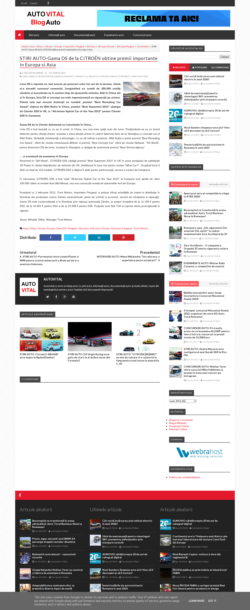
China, (31, 76)
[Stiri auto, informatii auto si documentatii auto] (46, 18)
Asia (32, 46)
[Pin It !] (124, 237)
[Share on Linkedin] (99, 237)
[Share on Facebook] (50, 237)
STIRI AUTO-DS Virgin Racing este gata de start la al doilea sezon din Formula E (89, 357)
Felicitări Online (178, 429)
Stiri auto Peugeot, (120, 76)
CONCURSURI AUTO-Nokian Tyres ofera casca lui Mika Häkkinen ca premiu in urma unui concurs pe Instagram (205, 371)
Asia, (25, 76)
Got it (212, 600)
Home (25, 46)
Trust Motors (143, 46)
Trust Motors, (139, 76)
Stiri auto (91, 46)
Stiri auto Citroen (106, 46)
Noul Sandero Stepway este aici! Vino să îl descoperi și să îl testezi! (207, 129)
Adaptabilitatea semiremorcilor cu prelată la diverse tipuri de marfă (53, 587)
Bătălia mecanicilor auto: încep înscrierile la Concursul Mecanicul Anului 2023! (204, 295)
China (39, 46)
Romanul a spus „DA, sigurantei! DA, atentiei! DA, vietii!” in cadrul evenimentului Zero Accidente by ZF (205, 231)
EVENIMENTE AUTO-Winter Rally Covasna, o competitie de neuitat (204, 265)
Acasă (24, 3)
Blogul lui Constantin (181, 419)
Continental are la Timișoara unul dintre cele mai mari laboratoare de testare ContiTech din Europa (200, 539)
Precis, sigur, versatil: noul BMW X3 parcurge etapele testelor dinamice (53, 540)
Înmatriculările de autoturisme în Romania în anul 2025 (204, 146)
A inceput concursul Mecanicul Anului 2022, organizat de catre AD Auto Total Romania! (206, 313)
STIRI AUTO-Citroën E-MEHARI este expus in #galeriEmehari (39, 356)
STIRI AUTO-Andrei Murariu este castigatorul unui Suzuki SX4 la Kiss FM (205, 352)
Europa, (49, 76)
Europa (58, 46)
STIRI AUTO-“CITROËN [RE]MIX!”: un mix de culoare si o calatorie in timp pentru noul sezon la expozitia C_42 (137, 359)
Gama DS (69, 46)
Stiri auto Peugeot (125, 46)
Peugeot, (69, 76)
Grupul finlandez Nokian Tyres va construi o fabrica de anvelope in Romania (57, 571)
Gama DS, (59, 76)
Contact (33, 3)
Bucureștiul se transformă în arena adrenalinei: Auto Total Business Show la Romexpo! (205, 213)
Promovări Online (179, 426)
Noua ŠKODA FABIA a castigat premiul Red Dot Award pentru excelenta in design (199, 587)
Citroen (49, 46)
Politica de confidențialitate (184, 477)
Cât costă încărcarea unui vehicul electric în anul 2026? (204, 78)
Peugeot (80, 46)
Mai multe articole (218, 184)
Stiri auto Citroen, (98, 76)
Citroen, (40, 76)
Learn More (196, 600)
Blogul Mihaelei (177, 423)
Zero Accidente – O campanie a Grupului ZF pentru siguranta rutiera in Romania (206, 248)
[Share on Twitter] (75, 237)
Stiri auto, (81, 76)
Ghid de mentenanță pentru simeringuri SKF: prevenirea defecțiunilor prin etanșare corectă (205, 96)
